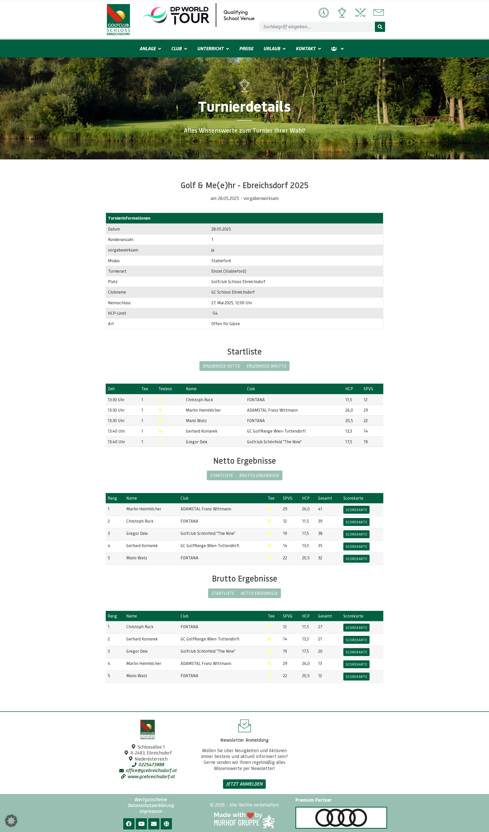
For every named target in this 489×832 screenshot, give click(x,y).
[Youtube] (141, 823)
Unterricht (210, 48)
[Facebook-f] (128, 823)
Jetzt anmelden (244, 784)
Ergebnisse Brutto (266, 366)
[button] (11, 821)
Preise (246, 48)
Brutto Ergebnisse (259, 475)
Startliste (221, 475)
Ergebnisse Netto (221, 366)
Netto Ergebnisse (259, 593)
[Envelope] (153, 823)
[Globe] (166, 823)
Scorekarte (356, 509)
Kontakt (306, 48)
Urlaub (271, 48)
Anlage (148, 48)
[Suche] (380, 27)
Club (176, 48)
